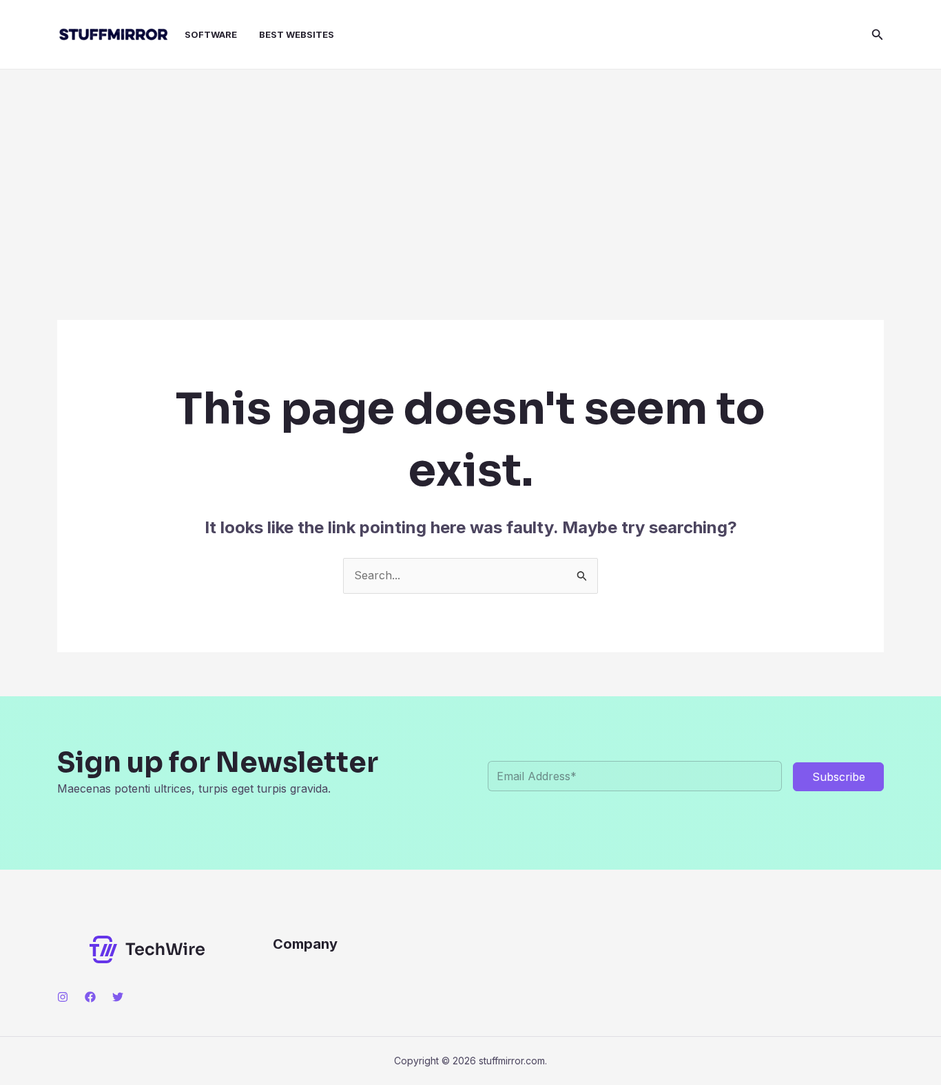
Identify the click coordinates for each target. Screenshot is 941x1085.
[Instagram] (62, 996)
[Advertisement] (470, 172)
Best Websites (296, 34)
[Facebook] (90, 996)
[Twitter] (117, 996)
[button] (877, 34)
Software (211, 34)
